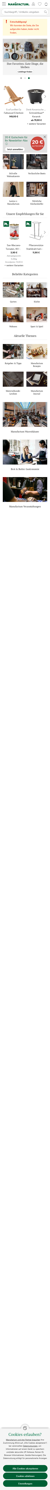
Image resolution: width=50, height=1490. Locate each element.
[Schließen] (45, 137)
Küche (37, 301)
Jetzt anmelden (10, 135)
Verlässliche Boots (37, 173)
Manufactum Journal (37, 392)
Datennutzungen (30, 1446)
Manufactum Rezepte (37, 364)
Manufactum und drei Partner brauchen (23, 1440)
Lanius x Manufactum (13, 202)
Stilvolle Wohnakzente (13, 175)
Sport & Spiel (37, 326)
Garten (13, 301)
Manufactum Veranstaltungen (25, 506)
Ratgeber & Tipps (13, 363)
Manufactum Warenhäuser (25, 431)
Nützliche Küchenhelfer (36, 202)
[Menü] (4, 4)
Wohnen (13, 326)
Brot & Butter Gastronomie (25, 469)
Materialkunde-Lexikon (13, 392)
